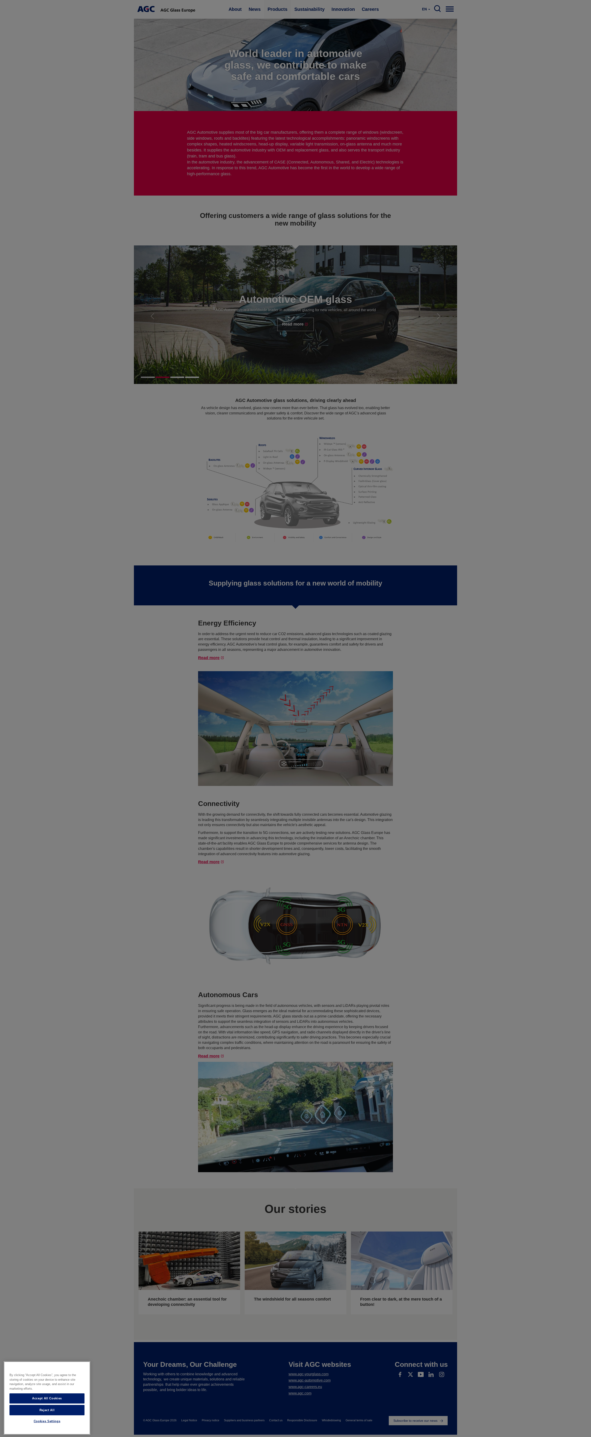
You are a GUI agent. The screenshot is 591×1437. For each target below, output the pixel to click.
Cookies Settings (47, 1421)
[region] (47, 1398)
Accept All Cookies (47, 1398)
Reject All (47, 1410)
